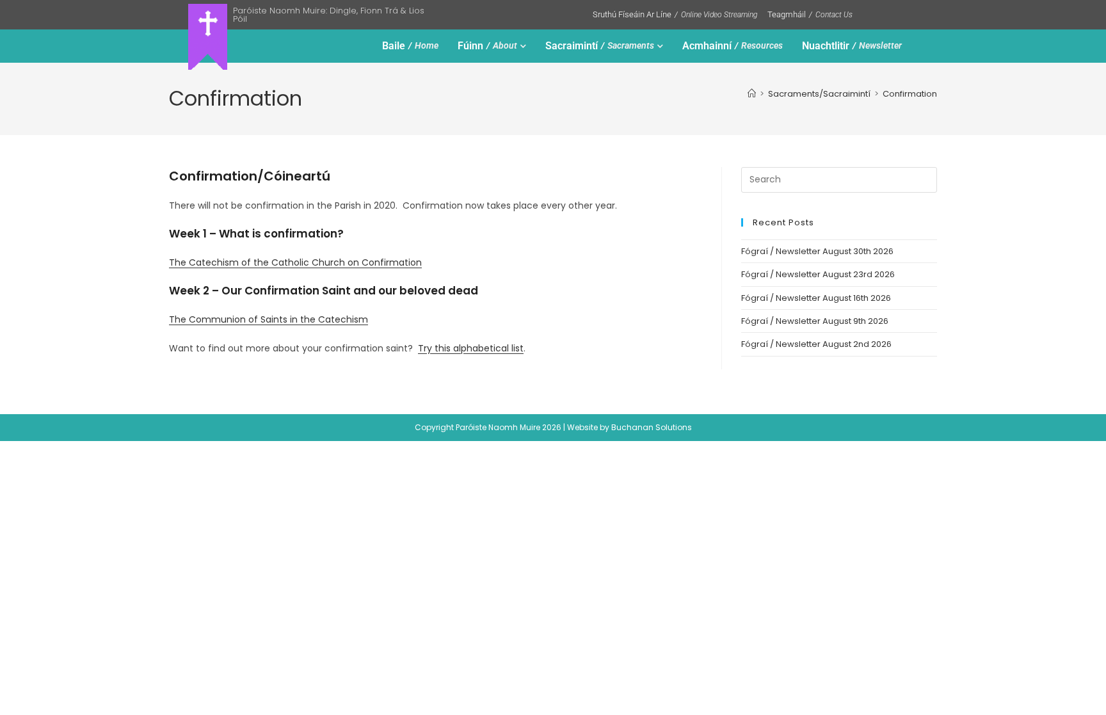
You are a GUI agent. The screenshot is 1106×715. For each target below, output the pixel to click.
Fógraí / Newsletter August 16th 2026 (816, 298)
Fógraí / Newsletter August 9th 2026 (814, 321)
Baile (410, 46)
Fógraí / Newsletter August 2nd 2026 (816, 344)
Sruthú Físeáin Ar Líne (675, 14)
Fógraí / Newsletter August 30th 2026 (817, 251)
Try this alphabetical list (471, 348)
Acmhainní (732, 46)
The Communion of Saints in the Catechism (268, 319)
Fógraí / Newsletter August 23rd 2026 (818, 274)
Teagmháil (810, 14)
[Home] (752, 94)
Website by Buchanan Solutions (629, 427)
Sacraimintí (599, 46)
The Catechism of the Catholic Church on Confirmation (295, 262)
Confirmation (910, 94)
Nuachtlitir (852, 46)
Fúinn (487, 46)
